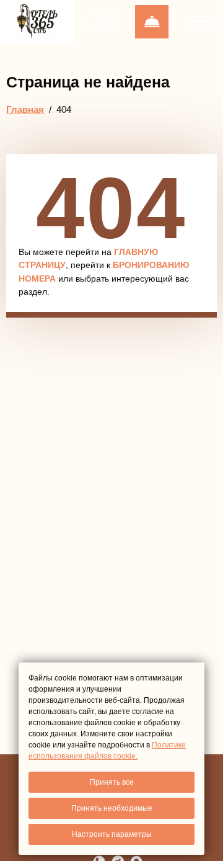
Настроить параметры (112, 834)
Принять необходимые (111, 808)
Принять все (112, 782)
